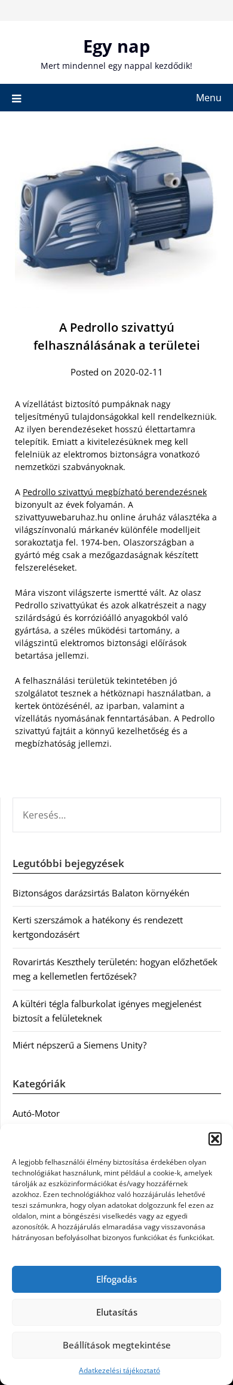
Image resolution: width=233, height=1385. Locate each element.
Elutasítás (116, 1312)
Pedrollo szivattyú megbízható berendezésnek (115, 492)
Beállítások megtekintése (117, 1345)
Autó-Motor (36, 1113)
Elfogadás (116, 1279)
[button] (215, 1139)
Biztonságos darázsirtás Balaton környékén (101, 893)
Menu (209, 97)
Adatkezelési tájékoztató (119, 1370)
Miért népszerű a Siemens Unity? (79, 1045)
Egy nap (116, 45)
